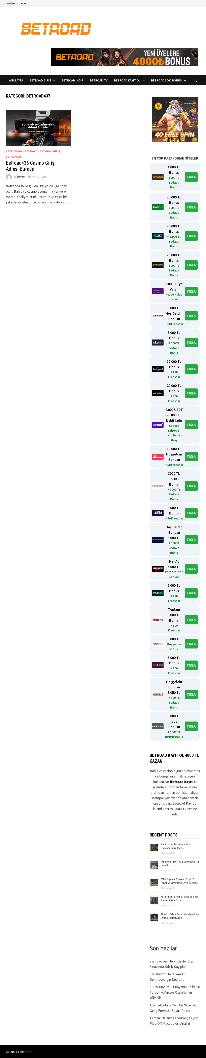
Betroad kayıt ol (183, 781)
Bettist (21, 177)
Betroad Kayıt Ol (127, 80)
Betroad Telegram (18, 1052)
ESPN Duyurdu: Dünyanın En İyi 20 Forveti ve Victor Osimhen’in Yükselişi (175, 992)
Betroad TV (99, 80)
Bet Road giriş (50, 151)
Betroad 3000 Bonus (166, 80)
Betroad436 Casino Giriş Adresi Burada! (30, 166)
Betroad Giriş (40, 80)
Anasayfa (16, 80)
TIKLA (191, 177)
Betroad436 (14, 151)
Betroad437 (14, 157)
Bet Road (31, 151)
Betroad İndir (72, 80)
